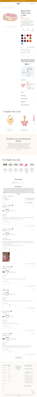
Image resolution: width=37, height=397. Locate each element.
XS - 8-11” (23, 49)
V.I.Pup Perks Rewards (5, 372)
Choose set (31, 88)
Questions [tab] (10, 196)
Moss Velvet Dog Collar (9, 317)
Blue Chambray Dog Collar (16, 169)
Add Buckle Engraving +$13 (28, 56)
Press (3, 385)
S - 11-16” (27, 49)
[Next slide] (36, 1)
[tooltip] (21, 186)
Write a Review (31, 199)
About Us (4, 367)
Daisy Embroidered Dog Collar (10, 169)
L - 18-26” (28, 52)
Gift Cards (9, 368)
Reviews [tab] (4, 196)
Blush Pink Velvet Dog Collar (10, 235)
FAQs (9, 372)
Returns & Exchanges (9, 376)
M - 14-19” (23, 52)
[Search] (31, 3)
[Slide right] (35, 124)
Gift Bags (9, 370)
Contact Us (9, 381)
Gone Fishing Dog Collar (5, 169)
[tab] (8, 27)
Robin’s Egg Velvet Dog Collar (10, 211)
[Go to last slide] (0, 1)
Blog (3, 387)
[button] (34, 3)
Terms (30, 382)
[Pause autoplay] (35, 1)
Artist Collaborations (5, 380)
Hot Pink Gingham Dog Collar (21, 169)
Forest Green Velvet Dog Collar (10, 272)
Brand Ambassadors (5, 376)
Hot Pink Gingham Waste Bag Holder (26, 170)
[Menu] (2, 3)
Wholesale (4, 383)
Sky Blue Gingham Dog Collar (32, 169)
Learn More (28, 75)
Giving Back (4, 369)
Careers (4, 390)
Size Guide (9, 378)
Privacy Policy (27, 382)
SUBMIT (31, 368)
